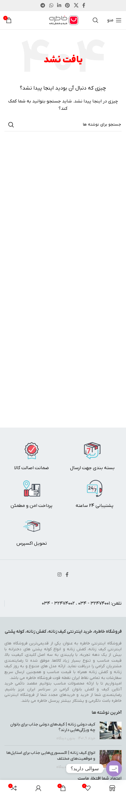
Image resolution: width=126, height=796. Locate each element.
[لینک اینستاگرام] (59, 574)
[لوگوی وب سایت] (63, 20)
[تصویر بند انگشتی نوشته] (111, 731)
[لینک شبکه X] (76, 5)
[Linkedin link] (59, 5)
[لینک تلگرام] (43, 5)
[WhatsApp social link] (51, 5)
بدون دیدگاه (65, 738)
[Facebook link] (83, 5)
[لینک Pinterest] (67, 5)
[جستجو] (95, 20)
